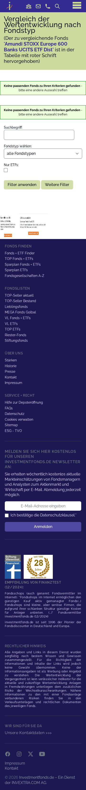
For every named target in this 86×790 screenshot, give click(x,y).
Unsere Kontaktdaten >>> (28, 732)
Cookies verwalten (19, 419)
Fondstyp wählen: (18, 146)
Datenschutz (14, 414)
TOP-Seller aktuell (19, 295)
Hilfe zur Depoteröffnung (24, 402)
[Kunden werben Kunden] (29, 6)
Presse (10, 371)
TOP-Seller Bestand (20, 301)
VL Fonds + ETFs (18, 318)
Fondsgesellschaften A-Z (24, 276)
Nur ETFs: (11, 165)
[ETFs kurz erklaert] (33, 226)
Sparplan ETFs (16, 270)
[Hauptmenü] (77, 5)
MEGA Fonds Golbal (20, 312)
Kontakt (11, 377)
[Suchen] (57, 6)
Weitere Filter (57, 184)
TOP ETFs (12, 329)
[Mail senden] (38, 6)
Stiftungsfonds (16, 340)
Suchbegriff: (13, 127)
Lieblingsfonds (16, 307)
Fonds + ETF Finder (20, 253)
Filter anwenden (22, 184)
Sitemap (11, 425)
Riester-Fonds (15, 335)
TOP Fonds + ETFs (19, 259)
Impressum (13, 383)
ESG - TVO (13, 431)
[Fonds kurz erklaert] (9, 226)
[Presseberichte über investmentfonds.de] (14, 567)
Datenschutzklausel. (57, 515)
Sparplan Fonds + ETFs (23, 264)
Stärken (11, 360)
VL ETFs (11, 324)
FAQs (9, 408)
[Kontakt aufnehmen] (48, 6)
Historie (10, 366)
